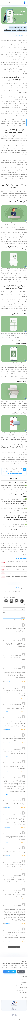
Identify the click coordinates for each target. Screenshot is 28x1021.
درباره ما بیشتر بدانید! (9, 971)
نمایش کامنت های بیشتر (14, 947)
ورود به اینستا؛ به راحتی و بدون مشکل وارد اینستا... (17, 573)
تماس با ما (21, 971)
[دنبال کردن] (16, 1015)
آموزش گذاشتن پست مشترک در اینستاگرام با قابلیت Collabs (16, 577)
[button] (22, 601)
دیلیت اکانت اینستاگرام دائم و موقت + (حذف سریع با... (16, 566)
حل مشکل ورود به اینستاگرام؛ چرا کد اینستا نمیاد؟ (17, 569)
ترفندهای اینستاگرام (18, 35)
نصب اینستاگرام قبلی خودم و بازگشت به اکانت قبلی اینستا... (17, 562)
